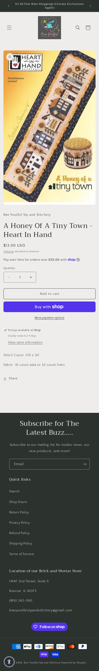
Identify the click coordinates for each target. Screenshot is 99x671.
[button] (9, 28)
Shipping (8, 251)
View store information (25, 342)
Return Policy (19, 512)
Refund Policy (19, 533)
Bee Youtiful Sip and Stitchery (42, 662)
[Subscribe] (84, 464)
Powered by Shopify (73, 662)
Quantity (9, 268)
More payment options (49, 317)
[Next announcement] (90, 6)
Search (14, 491)
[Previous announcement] (8, 6)
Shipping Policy (20, 543)
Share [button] (13, 378)
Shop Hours (18, 502)
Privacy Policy (19, 523)
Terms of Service (21, 554)
